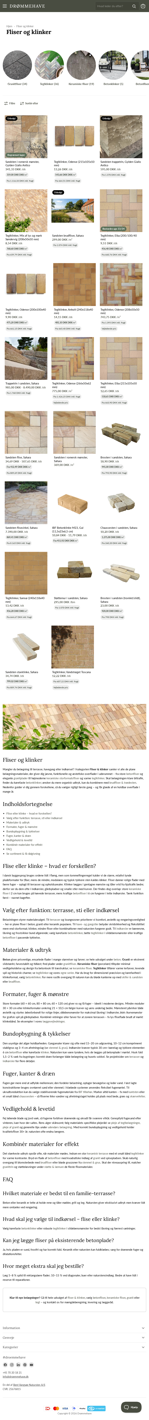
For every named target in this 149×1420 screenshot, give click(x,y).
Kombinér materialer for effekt (24, 844)
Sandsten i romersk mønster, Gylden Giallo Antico (22, 163)
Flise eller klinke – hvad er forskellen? (29, 813)
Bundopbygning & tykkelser (23, 831)
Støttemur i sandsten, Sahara (70, 598)
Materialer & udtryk (18, 822)
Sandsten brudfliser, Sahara (68, 235)
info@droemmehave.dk (16, 1376)
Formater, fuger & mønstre (21, 826)
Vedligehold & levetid (19, 840)
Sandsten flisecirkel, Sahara (21, 527)
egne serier (67, 972)
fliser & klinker (76, 1297)
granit (96, 1158)
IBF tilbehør (85, 1092)
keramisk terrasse (97, 1153)
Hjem (9, 26)
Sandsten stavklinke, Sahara (21, 672)
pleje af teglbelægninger (125, 1122)
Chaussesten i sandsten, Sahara (118, 527)
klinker (45, 1052)
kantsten (133, 1092)
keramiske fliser (82, 968)
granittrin (8, 1166)
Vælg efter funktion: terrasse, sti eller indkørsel (34, 818)
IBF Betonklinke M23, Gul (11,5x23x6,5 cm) (67, 529)
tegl (37, 1302)
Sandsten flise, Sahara (18, 457)
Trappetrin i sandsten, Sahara (22, 383)
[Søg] (134, 6)
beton (117, 959)
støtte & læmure (54, 1166)
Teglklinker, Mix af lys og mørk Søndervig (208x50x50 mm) (23, 237)
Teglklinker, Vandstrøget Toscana (71, 672)
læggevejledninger (54, 1021)
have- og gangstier (87, 924)
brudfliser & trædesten (122, 782)
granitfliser (69, 963)
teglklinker (98, 778)
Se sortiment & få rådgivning (23, 853)
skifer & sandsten (132, 977)
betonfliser (132, 773)
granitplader (21, 778)
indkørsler (122, 928)
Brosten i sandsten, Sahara (116, 457)
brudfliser (14, 981)
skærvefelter (137, 1096)
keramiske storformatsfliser (63, 778)
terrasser (55, 919)
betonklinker (33, 782)
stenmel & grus (58, 1047)
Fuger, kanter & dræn (18, 835)
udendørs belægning (60, 1127)
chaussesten (26, 1096)
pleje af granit (11, 1127)
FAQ (9, 849)
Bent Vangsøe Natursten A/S (29, 1384)
